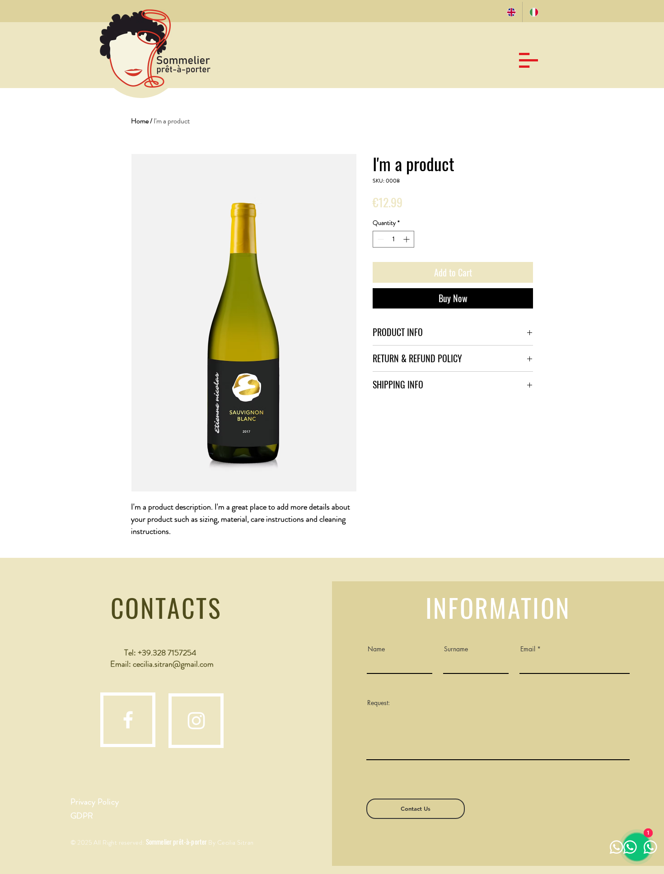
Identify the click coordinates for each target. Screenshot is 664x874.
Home (140, 121)
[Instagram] (196, 720)
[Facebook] (128, 719)
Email (527, 649)
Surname (456, 649)
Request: (378, 703)
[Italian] (533, 12)
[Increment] (407, 239)
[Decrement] (379, 239)
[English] (511, 12)
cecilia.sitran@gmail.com (173, 664)
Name (376, 649)
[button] (528, 60)
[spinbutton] (393, 239)
